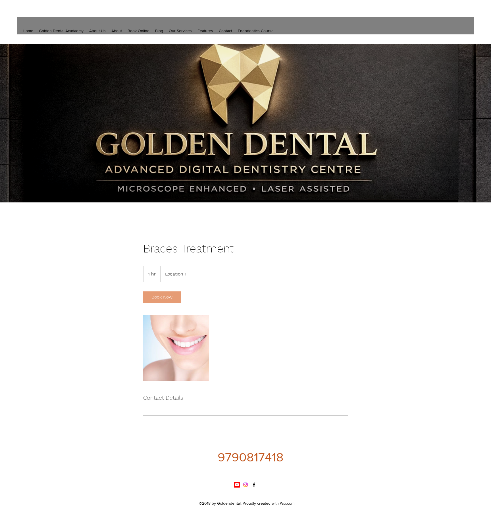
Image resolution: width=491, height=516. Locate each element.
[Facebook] (254, 485)
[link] (162, 297)
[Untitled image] (176, 348)
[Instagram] (245, 485)
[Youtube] (237, 485)
